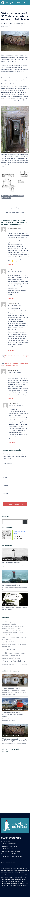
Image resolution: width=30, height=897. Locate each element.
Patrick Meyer (8, 23)
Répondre (11, 264)
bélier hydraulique (6, 628)
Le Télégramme (9, 653)
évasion (4, 667)
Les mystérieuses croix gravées (14, 212)
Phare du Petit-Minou (13, 661)
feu (10, 635)
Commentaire (7, 463)
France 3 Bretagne (7, 639)
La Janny (9, 644)
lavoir (19, 644)
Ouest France (15, 655)
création (20, 630)
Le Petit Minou (19, 195)
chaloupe (12, 628)
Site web (5, 493)
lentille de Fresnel (6, 646)
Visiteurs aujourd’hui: (7, 844)
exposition (5, 635)
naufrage (5, 655)
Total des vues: (6, 854)
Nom (5, 477)
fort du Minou (21, 637)
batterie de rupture (7, 195)
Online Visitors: (6, 841)
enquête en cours (18, 632)
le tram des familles (23, 650)
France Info (15, 639)
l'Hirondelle (4, 644)
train (20, 664)
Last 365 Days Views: (8, 851)
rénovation (11, 664)
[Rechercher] (25, 522)
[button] (25, 2)
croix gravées (15, 630)
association (5, 622)
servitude (17, 664)
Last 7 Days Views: (7, 846)
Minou (18, 653)
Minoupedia (4, 26)
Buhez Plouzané (19, 626)
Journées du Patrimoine (10, 642)
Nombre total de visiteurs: (9, 856)
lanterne (14, 644)
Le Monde (24, 644)
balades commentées (9, 624)
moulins (23, 653)
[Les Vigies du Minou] (11, 2)
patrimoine (17, 658)
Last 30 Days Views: (7, 849)
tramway (24, 664)
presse (5, 664)
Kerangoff (20, 642)
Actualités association (8, 25)
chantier (17, 628)
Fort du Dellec (14, 635)
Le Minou (19, 25)
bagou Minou (12, 622)
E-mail (5, 485)
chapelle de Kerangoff (6, 630)
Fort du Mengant (8, 637)
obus (10, 655)
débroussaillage (7, 632)
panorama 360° (6, 197)
